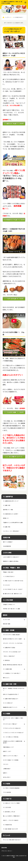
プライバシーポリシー (6, 850)
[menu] (25, 2)
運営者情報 (4, 847)
